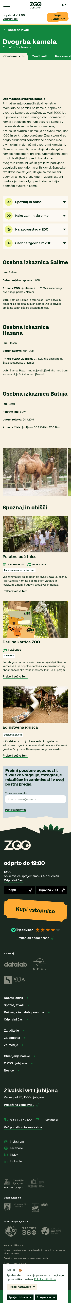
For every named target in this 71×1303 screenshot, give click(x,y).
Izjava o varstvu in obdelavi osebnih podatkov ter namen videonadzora (35, 1252)
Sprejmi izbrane (18, 1297)
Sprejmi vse (44, 1297)
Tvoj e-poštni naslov (16, 793)
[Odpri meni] (7, 5)
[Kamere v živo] (64, 5)
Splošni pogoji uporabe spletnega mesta (26, 1258)
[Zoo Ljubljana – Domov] (35, 5)
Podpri (11, 890)
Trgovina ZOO (48, 890)
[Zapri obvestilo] (65, 28)
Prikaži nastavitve (20, 1286)
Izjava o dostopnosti (15, 1263)
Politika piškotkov (13, 1245)
